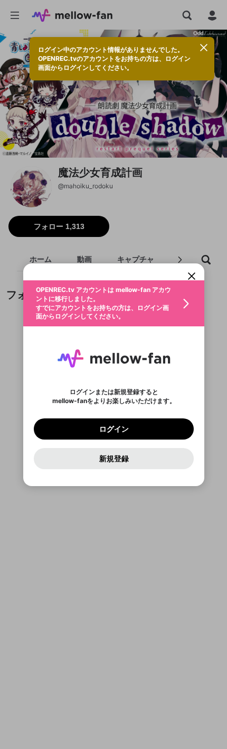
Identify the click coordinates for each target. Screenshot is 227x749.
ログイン (113, 428)
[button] (113, 303)
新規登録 (113, 458)
